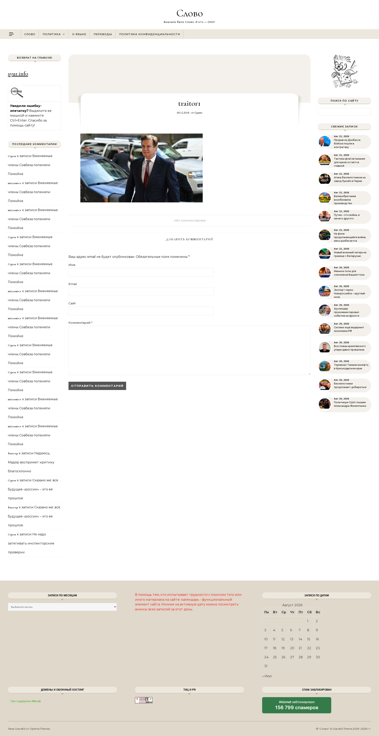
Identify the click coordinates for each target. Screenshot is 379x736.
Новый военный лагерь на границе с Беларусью (350, 254)
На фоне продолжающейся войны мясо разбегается (350, 237)
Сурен (198, 112)
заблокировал (296, 706)
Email (72, 284)
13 (291, 639)
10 (266, 639)
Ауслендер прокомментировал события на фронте (346, 312)
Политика (52, 34)
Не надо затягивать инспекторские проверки (31, 543)
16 (317, 639)
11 (274, 639)
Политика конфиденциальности (149, 34)
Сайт (72, 303)
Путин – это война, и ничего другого (347, 216)
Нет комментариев (189, 220)
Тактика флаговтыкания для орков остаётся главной (349, 162)
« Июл (267, 676)
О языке (79, 34)
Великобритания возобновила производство (345, 200)
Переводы (103, 34)
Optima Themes (40, 728)
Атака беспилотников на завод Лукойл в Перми (350, 179)
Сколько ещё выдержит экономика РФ (349, 329)
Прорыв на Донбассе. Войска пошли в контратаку (347, 143)
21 (300, 648)
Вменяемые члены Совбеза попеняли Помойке (30, 165)
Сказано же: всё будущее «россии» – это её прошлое (33, 489)
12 (283, 639)
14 (300, 639)
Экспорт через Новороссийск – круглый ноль (349, 293)
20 (292, 648)
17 (265, 648)
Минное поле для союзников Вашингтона (349, 273)
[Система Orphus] (17, 97)
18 (274, 648)
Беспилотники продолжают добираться (350, 385)
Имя (71, 265)
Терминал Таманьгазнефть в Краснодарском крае (351, 366)
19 (283, 648)
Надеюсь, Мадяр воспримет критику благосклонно (31, 462)
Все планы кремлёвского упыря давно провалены (350, 348)
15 (308, 639)
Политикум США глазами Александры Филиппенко (350, 404)
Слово (189, 13)
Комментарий (80, 323)
